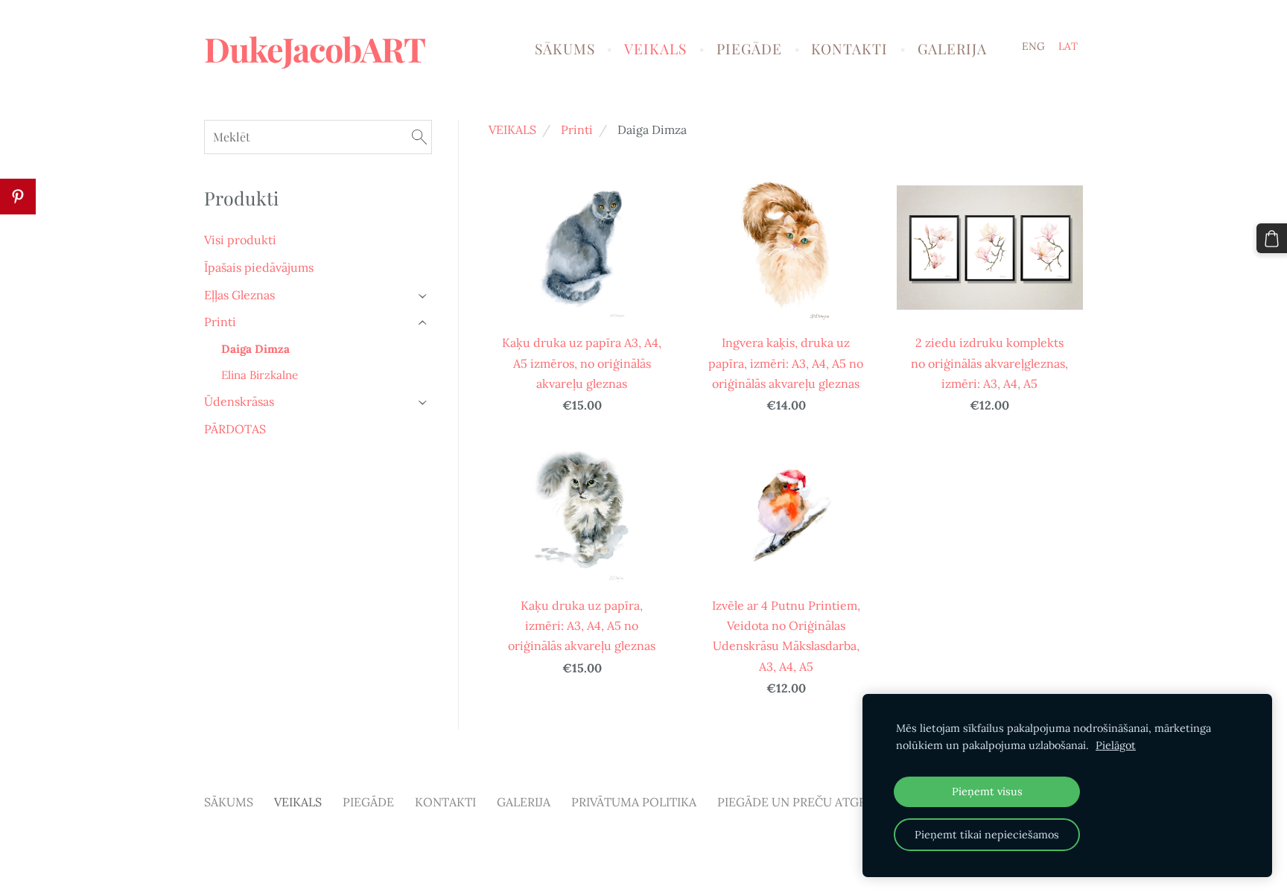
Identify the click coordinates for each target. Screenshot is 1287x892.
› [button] (424, 295)
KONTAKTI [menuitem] (849, 48)
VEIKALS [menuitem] (655, 48)
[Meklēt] (419, 137)
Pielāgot (1116, 745)
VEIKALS (512, 129)
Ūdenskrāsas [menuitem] (239, 401)
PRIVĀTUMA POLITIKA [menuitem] (633, 801)
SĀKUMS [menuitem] (565, 48)
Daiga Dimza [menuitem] (255, 349)
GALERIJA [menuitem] (952, 48)
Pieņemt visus (987, 791)
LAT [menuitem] (1068, 46)
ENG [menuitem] (1033, 46)
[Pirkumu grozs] (1271, 238)
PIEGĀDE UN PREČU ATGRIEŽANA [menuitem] (813, 801)
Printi (577, 129)
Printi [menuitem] (220, 321)
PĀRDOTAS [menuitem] (235, 428)
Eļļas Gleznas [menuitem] (239, 294)
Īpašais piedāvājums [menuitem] (259, 267)
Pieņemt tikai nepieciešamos (987, 834)
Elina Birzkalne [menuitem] (259, 375)
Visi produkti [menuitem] (240, 239)
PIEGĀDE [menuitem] (749, 48)
